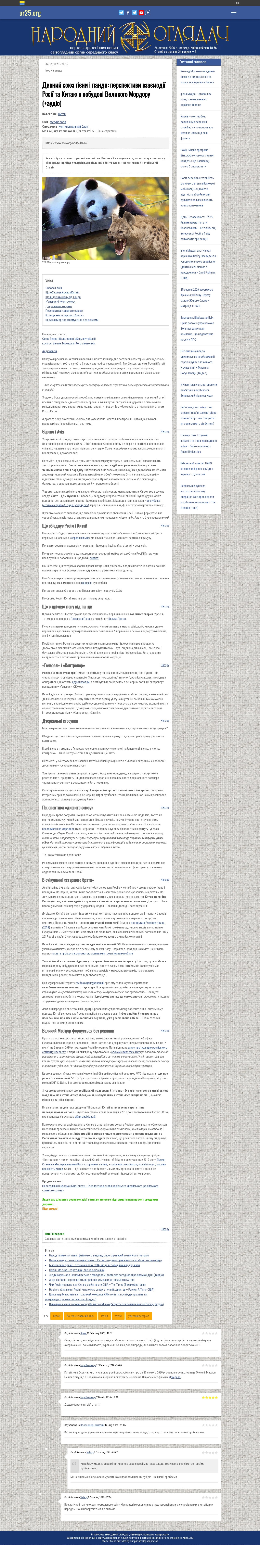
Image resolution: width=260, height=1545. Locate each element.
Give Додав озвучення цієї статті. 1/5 (203, 1397)
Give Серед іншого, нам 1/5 (203, 1333)
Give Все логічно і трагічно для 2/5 (206, 1497)
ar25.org (30, 12)
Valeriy (90, 1452)
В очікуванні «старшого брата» (64, 315)
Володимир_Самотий (92, 1425)
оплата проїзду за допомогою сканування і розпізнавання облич (92, 953)
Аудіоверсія (49, 351)
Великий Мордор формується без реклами (72, 320)
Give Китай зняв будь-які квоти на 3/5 (209, 1365)
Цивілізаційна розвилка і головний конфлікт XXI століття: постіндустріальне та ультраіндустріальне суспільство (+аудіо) (96, 1297)
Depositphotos (150, 1541)
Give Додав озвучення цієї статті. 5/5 (216, 1397)
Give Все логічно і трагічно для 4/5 (213, 1497)
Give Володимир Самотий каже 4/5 (213, 1452)
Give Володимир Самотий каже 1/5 (203, 1452)
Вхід (237, 2)
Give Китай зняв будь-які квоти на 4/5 (213, 1365)
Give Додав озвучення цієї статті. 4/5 (213, 1397)
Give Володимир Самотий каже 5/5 (216, 1452)
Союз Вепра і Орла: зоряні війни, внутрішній (69, 339)
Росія (104, 1316)
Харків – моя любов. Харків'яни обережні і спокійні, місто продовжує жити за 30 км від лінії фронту (197, 127)
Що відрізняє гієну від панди (63, 297)
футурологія (58, 122)
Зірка (83, 1333)
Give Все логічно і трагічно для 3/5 (209, 1497)
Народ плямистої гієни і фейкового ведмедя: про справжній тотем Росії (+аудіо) (99, 1255)
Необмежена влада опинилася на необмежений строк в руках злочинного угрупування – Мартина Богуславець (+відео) (198, 362)
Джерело (175, 1377)
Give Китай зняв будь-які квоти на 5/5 (216, 1365)
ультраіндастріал (138, 1316)
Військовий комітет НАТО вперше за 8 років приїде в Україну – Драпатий (197, 468)
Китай (62, 114)
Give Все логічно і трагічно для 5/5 (216, 1497)
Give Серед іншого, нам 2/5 (206, 1333)
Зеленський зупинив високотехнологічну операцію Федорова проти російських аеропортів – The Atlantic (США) (198, 497)
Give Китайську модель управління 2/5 (206, 1425)
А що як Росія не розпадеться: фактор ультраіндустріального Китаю (91, 1280)
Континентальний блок (73, 126)
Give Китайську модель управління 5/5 (216, 1425)
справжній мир (80, 538)
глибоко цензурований (90, 983)
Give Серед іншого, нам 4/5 (213, 1333)
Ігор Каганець (88, 1365)
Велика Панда (117, 619)
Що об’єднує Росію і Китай (62, 292)
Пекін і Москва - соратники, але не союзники (76, 1270)
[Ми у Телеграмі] (121, 12)
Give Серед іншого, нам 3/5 (209, 1333)
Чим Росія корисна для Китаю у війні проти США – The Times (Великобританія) (97, 1285)
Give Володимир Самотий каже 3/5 (209, 1452)
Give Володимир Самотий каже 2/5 (206, 1452)
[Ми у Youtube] (141, 12)
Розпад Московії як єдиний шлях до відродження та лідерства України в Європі (198, 76)
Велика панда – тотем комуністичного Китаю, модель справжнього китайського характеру (105, 1260)
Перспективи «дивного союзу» (64, 311)
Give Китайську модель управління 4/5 (213, 1425)
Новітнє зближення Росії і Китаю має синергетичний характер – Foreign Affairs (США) (101, 1289)
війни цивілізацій (85, 1116)
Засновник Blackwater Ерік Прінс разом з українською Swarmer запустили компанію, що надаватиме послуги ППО (197, 328)
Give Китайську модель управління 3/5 (209, 1425)
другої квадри (80, 682)
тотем (118, 1316)
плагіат (94, 558)
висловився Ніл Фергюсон (58, 829)
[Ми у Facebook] (127, 12)
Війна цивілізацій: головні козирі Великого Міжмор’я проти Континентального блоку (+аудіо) (106, 1304)
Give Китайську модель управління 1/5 (203, 1425)
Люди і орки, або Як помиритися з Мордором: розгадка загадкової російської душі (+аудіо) (106, 1275)
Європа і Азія (54, 288)
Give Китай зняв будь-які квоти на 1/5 (203, 1365)
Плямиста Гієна (80, 619)
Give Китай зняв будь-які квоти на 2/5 (206, 1365)
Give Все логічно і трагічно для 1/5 (203, 1497)
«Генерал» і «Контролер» (60, 301)
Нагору (165, 431)
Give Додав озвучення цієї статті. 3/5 (209, 1397)
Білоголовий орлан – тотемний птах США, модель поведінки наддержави (94, 1265)
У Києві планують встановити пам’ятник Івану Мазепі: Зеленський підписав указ (199, 390)
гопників (86, 583)
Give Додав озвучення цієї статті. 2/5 (206, 1397)
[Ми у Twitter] (134, 12)
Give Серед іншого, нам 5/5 (216, 1333)
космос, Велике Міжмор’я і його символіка (68, 343)
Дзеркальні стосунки (59, 306)
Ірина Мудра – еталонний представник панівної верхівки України (196, 99)
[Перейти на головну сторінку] (130, 37)
